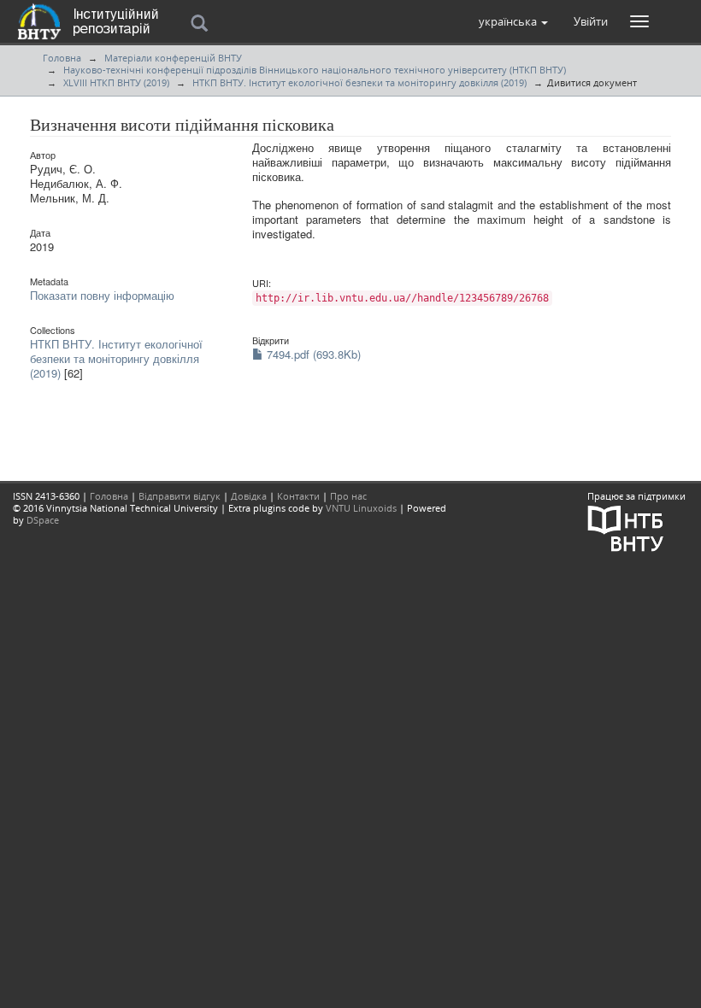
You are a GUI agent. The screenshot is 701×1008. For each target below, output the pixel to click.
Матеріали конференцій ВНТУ (173, 57)
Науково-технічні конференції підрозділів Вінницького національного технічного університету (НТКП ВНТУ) (314, 69)
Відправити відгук (179, 495)
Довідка (249, 495)
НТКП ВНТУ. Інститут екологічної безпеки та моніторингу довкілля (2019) (359, 82)
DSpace (43, 519)
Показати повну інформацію (102, 295)
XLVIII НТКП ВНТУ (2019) (116, 82)
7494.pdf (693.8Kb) (312, 354)
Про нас (348, 495)
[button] (513, 21)
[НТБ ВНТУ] (625, 527)
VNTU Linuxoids (361, 507)
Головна (62, 57)
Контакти (298, 495)
